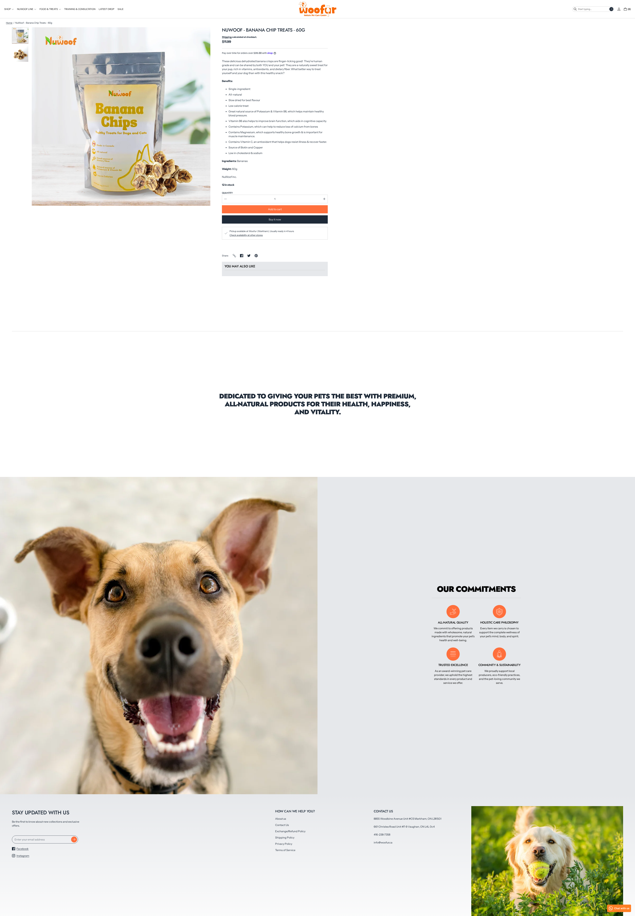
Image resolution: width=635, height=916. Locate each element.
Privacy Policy (283, 843)
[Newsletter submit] (74, 839)
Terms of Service (285, 850)
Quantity (227, 193)
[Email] (234, 255)
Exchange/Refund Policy (290, 831)
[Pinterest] (256, 255)
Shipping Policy (284, 837)
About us (280, 818)
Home (9, 22)
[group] (20, 35)
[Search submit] (611, 9)
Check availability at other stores (246, 235)
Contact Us (282, 825)
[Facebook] (241, 255)
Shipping (227, 37)
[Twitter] (249, 255)
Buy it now (275, 219)
